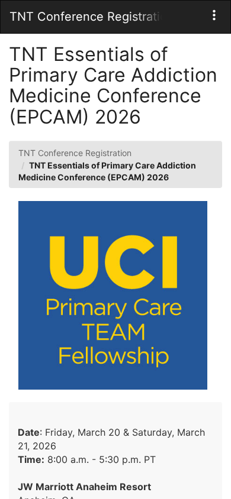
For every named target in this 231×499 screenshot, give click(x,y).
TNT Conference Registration (74, 153)
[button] (214, 15)
